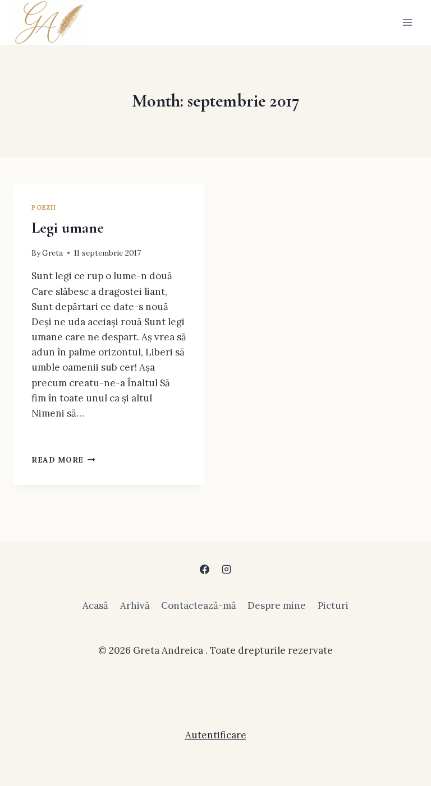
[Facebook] (204, 569)
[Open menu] (407, 22)
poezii (43, 207)
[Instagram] (226, 569)
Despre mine (276, 605)
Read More (63, 460)
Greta (52, 253)
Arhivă (135, 605)
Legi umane (67, 227)
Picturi (333, 605)
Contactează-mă (198, 605)
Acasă (95, 605)
